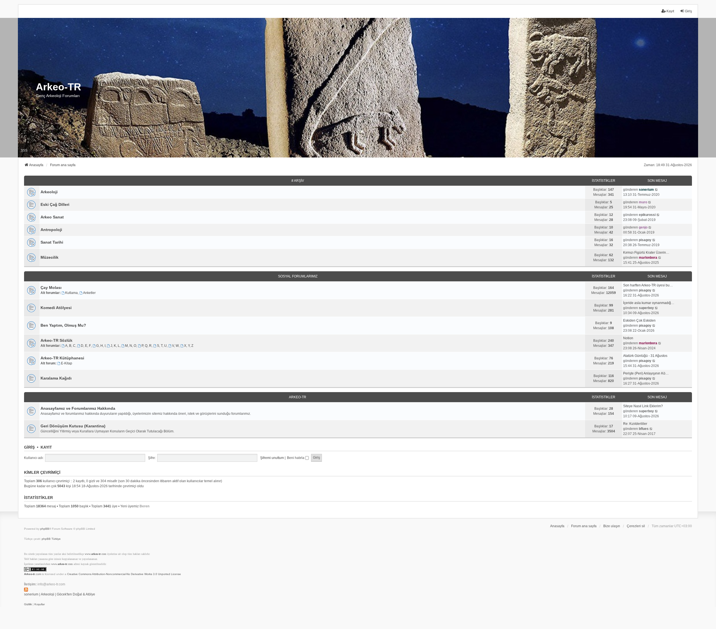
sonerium (646, 190)
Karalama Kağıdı (56, 378)
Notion (628, 338)
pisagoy (645, 240)
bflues (644, 429)
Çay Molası (51, 287)
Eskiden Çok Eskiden (639, 320)
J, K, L (115, 346)
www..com (95, 553)
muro (643, 202)
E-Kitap (66, 363)
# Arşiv (297, 181)
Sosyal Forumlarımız (297, 276)
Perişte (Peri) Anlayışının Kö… (646, 373)
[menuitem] (28, 604)
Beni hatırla (296, 458)
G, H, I (100, 346)
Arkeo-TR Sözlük (56, 340)
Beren (144, 506)
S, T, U (162, 346)
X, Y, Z (188, 346)
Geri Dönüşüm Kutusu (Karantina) (73, 426)
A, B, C (70, 346)
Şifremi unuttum (272, 458)
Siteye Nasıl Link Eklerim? (643, 406)
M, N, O (130, 346)
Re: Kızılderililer (635, 424)
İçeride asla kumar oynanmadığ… (648, 303)
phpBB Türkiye (51, 538)
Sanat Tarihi (52, 242)
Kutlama (71, 293)
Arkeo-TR (297, 397)
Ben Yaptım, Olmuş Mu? (63, 325)
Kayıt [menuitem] (670, 11)
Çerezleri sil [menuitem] (636, 526)
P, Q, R (147, 346)
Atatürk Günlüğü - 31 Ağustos (645, 356)
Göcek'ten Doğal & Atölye (76, 594)
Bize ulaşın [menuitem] (611, 526)
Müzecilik (49, 257)
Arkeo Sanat (52, 217)
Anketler (89, 293)
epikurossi (647, 215)
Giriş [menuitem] (688, 11)
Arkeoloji (49, 192)
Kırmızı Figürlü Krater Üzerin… (646, 253)
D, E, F (86, 346)
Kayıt (46, 447)
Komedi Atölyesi (56, 307)
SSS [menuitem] (24, 150)
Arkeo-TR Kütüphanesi (62, 358)
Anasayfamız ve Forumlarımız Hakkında (78, 408)
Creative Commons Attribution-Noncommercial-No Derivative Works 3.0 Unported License (124, 574)
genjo (643, 227)
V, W (175, 346)
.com (32, 574)
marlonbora (648, 258)
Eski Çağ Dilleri (55, 204)
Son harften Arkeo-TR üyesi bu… (648, 285)
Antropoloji (51, 229)
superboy (646, 308)
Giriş (29, 447)
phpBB (44, 528)
